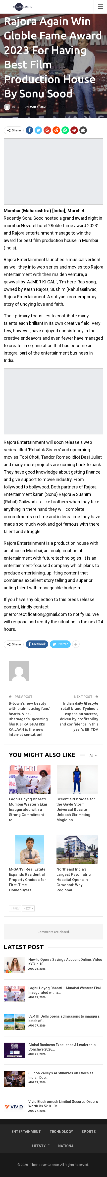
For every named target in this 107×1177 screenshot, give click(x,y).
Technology (61, 1132)
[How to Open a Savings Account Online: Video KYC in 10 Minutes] (14, 965)
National (66, 1146)
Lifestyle (41, 1146)
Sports (89, 1132)
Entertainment (26, 1132)
